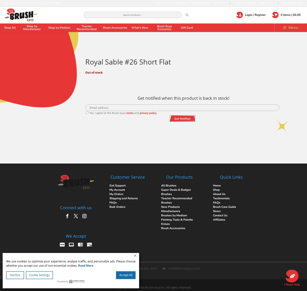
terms (130, 113)
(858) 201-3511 (147, 269)
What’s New (139, 28)
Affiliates (219, 220)
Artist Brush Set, (151, 281)
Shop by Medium (59, 28)
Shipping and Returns (123, 198)
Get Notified (182, 119)
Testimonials (221, 198)
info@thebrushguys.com (184, 269)
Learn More (54, 3)
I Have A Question (245, 3)
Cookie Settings (39, 275)
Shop (216, 190)
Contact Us (220, 215)
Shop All (10, 28)
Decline (15, 275)
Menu (293, 27)
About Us (219, 194)
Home (217, 186)
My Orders (116, 194)
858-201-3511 (295, 3)
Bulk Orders (117, 207)
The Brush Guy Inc (152, 287)
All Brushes (168, 186)
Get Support (117, 186)
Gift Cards (219, 3)
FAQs (113, 203)
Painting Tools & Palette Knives (177, 222)
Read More (85, 266)
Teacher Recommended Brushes (176, 200)
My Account (117, 190)
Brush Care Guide (224, 207)
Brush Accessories (115, 28)
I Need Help (266, 3)
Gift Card (187, 28)
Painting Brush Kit (198, 281)
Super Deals (162, 3)
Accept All (125, 275)
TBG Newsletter (201, 3)
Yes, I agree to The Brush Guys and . (123, 113)
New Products (180, 3)
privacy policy (148, 113)
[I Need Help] (292, 276)
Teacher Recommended (87, 27)
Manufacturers (170, 211)
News (217, 211)
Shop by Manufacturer (32, 27)
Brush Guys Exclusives (164, 27)
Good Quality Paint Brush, (174, 281)
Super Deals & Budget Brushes (176, 192)
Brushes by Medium (174, 215)
